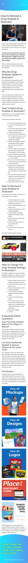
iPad (4, 547)
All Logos (12, 550)
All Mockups (5, 544)
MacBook (9, 547)
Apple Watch (5, 550)
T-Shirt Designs (13, 553)
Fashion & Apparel (17, 547)
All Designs (5, 553)
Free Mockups (13, 544)
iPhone (19, 544)
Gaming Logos (19, 550)
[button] (21, 4)
